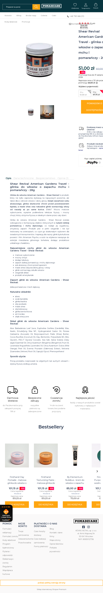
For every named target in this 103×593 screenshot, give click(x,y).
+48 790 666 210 (77, 16)
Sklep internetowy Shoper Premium (51, 589)
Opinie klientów (56, 544)
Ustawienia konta (25, 539)
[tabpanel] (39, 276)
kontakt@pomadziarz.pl (82, 24)
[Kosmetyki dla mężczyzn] (51, 6)
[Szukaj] (36, 7)
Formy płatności (41, 546)
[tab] (9, 178)
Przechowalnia (24, 543)
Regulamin (7, 566)
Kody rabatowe (9, 540)
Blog (52, 529)
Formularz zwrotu (10, 536)
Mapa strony (55, 540)
